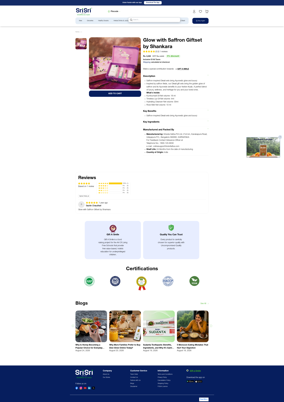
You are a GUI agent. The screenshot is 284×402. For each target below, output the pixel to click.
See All (203, 303)
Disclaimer (133, 386)
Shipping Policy (163, 383)
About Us (106, 374)
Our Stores (106, 377)
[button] (207, 11)
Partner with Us (135, 380)
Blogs (132, 383)
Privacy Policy (162, 377)
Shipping (146, 62)
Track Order (134, 374)
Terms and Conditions (165, 374)
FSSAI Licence (163, 386)
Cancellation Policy (164, 380)
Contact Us (134, 377)
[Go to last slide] (73, 326)
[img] (92, 203)
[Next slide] (211, 326)
